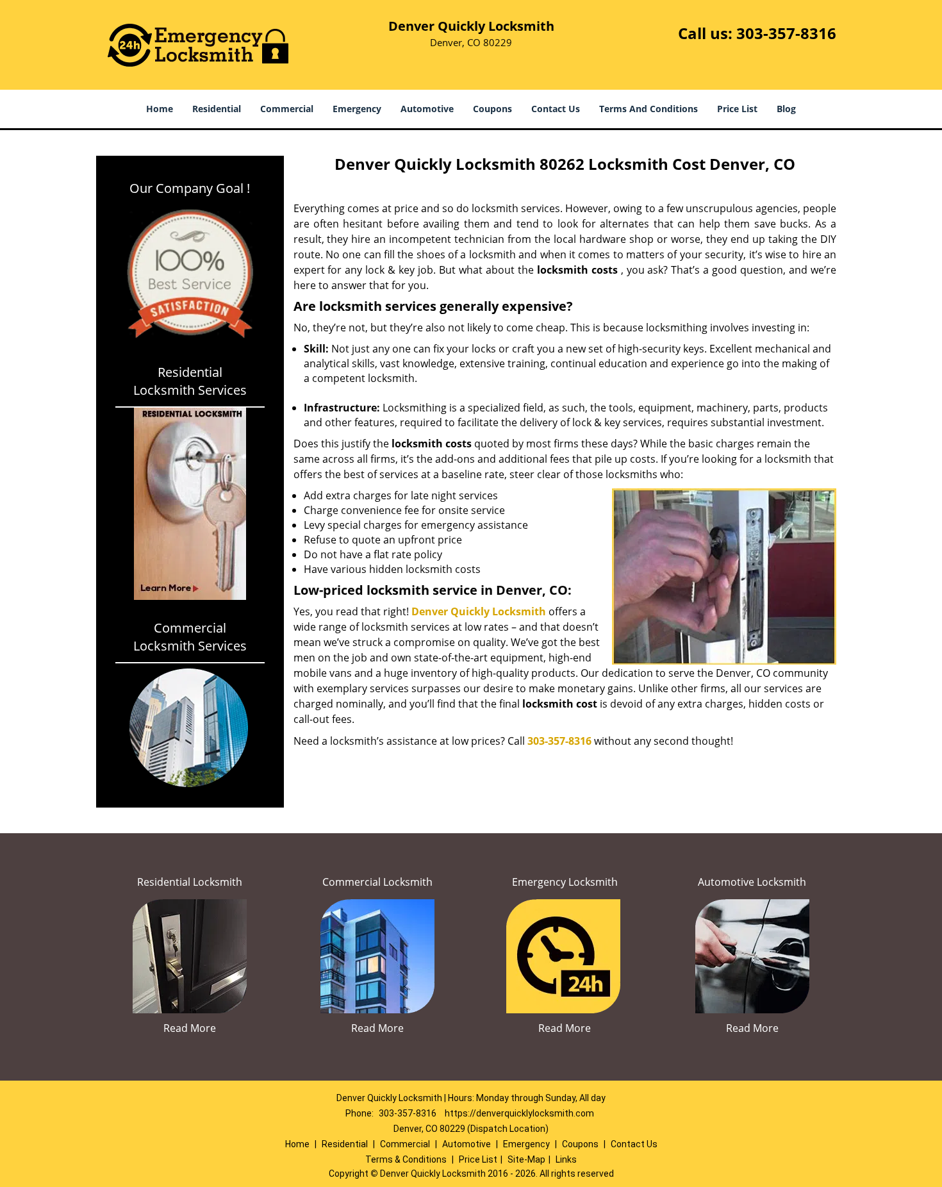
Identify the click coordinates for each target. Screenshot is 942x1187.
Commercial (286, 109)
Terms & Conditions (406, 1159)
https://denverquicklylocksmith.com (519, 1113)
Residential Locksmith (189, 882)
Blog (786, 109)
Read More (189, 1028)
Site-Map (526, 1159)
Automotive (427, 109)
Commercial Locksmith (377, 882)
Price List (737, 109)
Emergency (357, 109)
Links (566, 1159)
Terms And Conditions (648, 109)
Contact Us (555, 109)
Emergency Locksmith (565, 882)
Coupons (492, 109)
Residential (216, 109)
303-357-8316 (786, 33)
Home (159, 109)
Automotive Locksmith (752, 882)
